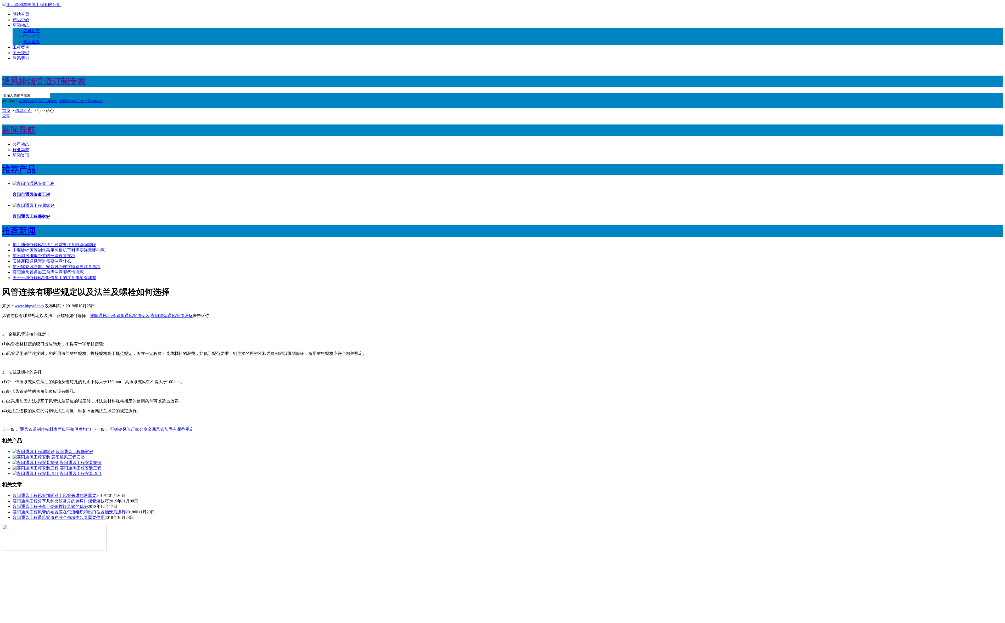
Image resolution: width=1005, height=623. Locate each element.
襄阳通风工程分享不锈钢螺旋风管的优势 (50, 506)
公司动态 (31, 31)
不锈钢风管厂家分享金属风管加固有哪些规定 (151, 429)
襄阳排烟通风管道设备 (172, 315)
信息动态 (23, 110)
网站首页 (21, 14)
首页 (6, 110)
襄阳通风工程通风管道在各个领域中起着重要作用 (59, 517)
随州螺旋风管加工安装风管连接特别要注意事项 (56, 266)
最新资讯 (31, 41)
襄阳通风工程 (102, 315)
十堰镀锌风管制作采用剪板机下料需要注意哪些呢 (59, 250)
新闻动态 (21, 25)
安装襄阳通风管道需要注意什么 (42, 261)
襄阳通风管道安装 (133, 315)
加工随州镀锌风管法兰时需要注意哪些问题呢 (54, 244)
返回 (6, 116)
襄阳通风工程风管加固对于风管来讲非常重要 (54, 495)
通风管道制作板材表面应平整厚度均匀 (55, 429)
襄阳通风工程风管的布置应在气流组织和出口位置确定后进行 (69, 512)
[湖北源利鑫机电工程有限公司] (31, 4)
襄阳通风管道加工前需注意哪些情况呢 (48, 272)
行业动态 (31, 36)
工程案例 (21, 47)
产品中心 (21, 20)
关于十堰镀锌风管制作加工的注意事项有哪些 (54, 277)
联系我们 (21, 58)
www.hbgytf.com (29, 306)
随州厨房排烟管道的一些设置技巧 (44, 255)
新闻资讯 (21, 155)
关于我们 (21, 52)
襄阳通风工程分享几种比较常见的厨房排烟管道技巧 (61, 501)
